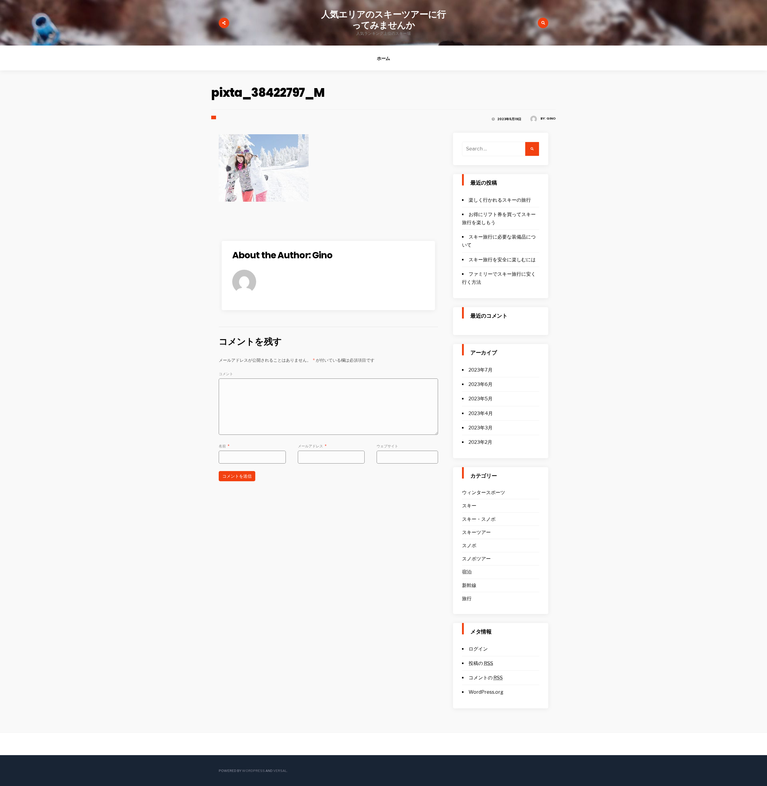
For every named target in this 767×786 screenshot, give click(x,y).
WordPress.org (486, 692)
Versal (280, 771)
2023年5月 (481, 399)
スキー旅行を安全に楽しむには (502, 259)
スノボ (469, 545)
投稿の (481, 663)
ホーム (383, 58)
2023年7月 (481, 370)
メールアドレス (312, 446)
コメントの (486, 678)
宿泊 (467, 572)
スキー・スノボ (479, 519)
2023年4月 (481, 413)
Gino (551, 118)
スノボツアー (476, 559)
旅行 (467, 598)
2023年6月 (481, 384)
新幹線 (469, 585)
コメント (226, 374)
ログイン (478, 649)
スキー (469, 506)
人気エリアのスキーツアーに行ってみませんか (383, 19)
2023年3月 (481, 428)
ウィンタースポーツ (483, 492)
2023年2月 (480, 442)
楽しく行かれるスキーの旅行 (500, 200)
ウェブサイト (387, 446)
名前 (224, 446)
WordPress (253, 771)
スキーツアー (476, 532)
